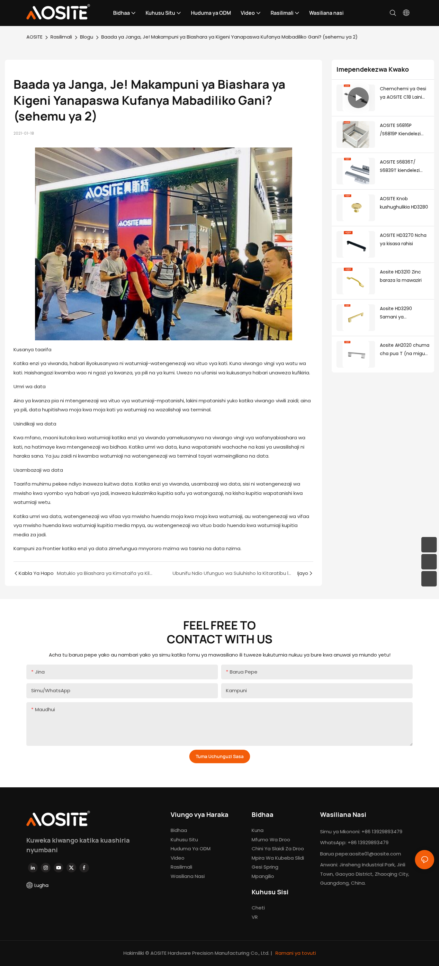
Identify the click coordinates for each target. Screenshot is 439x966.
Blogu (86, 36)
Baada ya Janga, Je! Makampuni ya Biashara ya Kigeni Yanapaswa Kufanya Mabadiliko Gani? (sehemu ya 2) (229, 36)
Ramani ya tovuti (295, 953)
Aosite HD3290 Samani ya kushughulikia (396, 313)
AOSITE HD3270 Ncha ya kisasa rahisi (403, 239)
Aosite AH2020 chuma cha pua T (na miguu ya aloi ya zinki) (404, 350)
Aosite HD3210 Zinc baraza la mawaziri (401, 276)
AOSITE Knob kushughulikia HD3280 (404, 202)
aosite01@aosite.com (375, 853)
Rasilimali (61, 36)
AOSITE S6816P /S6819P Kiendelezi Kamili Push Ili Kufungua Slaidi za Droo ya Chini (400, 130)
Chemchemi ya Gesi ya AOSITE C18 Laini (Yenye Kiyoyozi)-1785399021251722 (403, 93)
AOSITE (34, 36)
